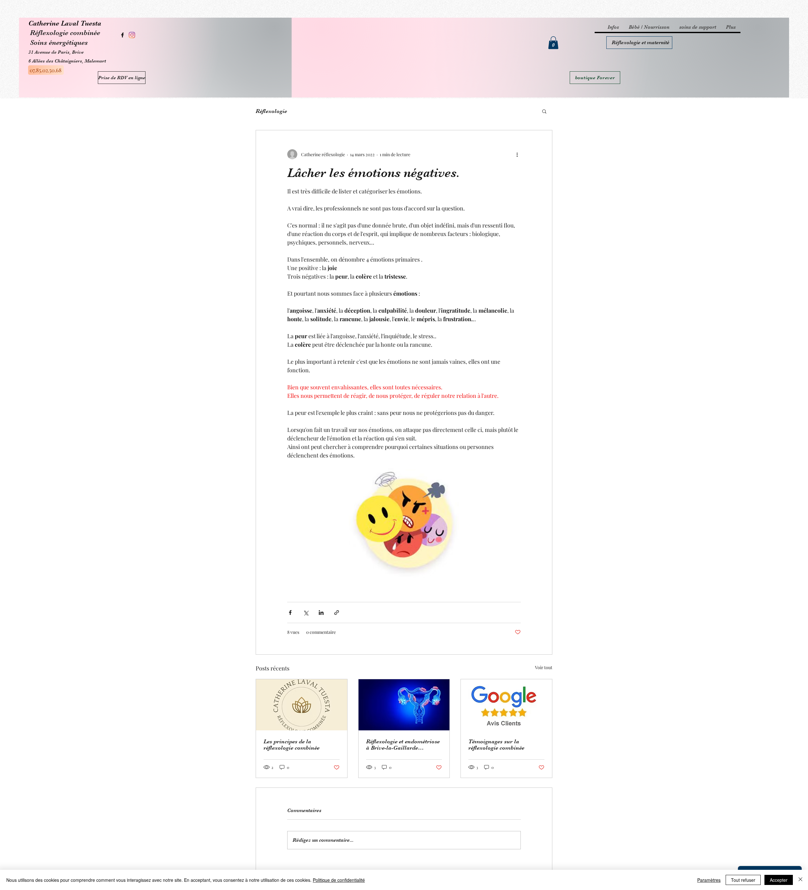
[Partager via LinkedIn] (321, 613)
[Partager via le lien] (337, 613)
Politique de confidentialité (339, 880)
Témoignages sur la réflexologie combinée (496, 744)
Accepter (778, 880)
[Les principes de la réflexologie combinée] (301, 704)
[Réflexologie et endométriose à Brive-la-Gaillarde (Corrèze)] (404, 704)
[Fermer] (800, 880)
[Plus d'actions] (517, 154)
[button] (553, 42)
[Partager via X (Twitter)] (306, 613)
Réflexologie (271, 111)
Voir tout (543, 667)
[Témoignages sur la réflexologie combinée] (506, 704)
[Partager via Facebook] (290, 613)
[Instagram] (132, 35)
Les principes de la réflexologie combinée (291, 744)
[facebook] (122, 35)
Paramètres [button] (709, 880)
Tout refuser (743, 880)
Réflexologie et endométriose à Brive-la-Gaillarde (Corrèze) (403, 744)
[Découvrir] (639, 42)
